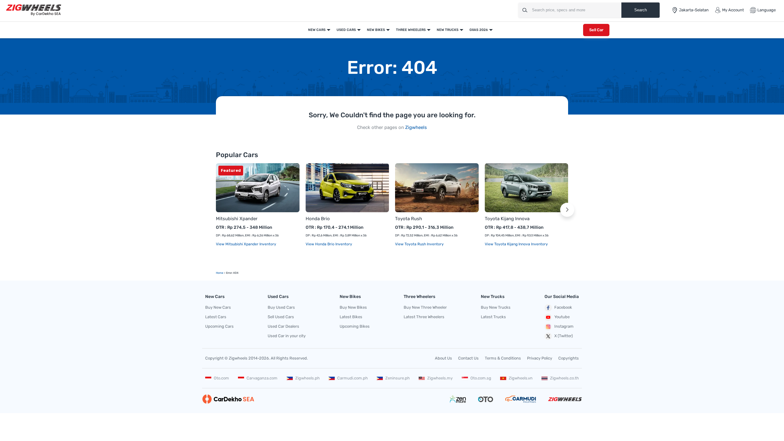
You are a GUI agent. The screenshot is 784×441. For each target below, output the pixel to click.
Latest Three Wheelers (424, 317)
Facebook (563, 307)
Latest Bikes (351, 317)
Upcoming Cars (219, 326)
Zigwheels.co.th (564, 378)
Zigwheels (416, 127)
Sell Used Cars (281, 317)
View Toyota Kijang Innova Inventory (516, 244)
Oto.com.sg (480, 378)
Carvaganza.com (262, 378)
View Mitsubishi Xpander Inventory (246, 244)
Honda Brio (318, 218)
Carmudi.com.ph (352, 378)
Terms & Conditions (503, 358)
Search (640, 10)
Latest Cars (215, 317)
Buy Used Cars (281, 307)
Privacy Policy (539, 358)
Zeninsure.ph (397, 378)
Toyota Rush (408, 218)
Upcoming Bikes (355, 326)
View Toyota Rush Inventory (419, 244)
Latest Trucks (493, 317)
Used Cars (346, 30)
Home (219, 272)
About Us (443, 358)
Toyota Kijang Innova (507, 218)
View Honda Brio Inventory (329, 244)
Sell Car (596, 30)
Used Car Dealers (283, 326)
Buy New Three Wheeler (425, 307)
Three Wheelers (411, 30)
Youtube (562, 317)
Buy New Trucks (496, 307)
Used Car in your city (287, 336)
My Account (733, 10)
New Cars (317, 30)
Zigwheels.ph (307, 378)
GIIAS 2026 (478, 30)
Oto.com (221, 378)
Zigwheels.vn (521, 378)
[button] (567, 210)
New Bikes (376, 30)
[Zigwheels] (33, 10)
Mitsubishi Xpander (237, 218)
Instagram (564, 326)
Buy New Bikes (353, 307)
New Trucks (447, 30)
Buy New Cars (218, 307)
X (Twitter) (563, 336)
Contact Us (468, 358)
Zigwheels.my (440, 378)
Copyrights (568, 358)
